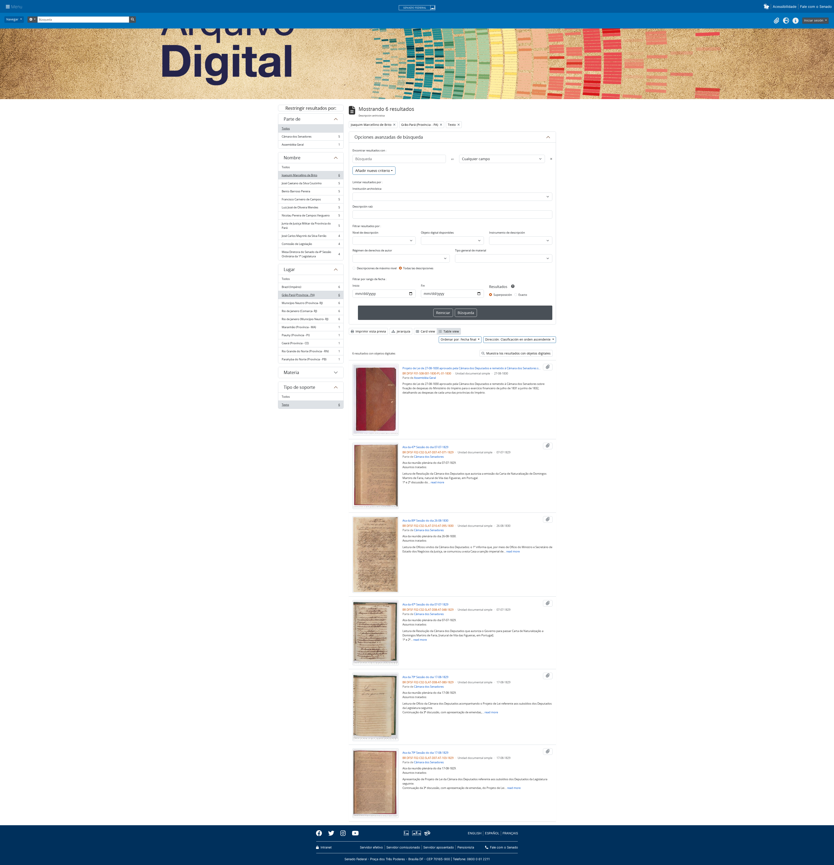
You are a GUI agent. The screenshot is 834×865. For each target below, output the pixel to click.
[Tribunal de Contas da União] (426, 833)
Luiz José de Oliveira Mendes (310, 208)
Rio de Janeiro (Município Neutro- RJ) (310, 320)
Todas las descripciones (418, 268)
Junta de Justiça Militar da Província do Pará (310, 225)
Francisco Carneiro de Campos (310, 200)
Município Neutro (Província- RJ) (310, 304)
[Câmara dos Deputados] (407, 833)
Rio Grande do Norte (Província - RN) (310, 352)
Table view (451, 331)
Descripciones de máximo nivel (377, 268)
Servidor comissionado (403, 847)
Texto (310, 406)
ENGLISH (475, 833)
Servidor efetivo (371, 847)
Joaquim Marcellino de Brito (310, 176)
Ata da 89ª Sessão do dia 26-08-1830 (425, 520)
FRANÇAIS (510, 833)
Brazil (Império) (310, 288)
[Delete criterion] (551, 159)
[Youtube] (354, 833)
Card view (427, 331)
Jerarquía (403, 331)
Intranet (326, 847)
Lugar (289, 269)
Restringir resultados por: (310, 108)
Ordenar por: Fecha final (459, 339)
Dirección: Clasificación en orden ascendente (518, 339)
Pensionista (465, 847)
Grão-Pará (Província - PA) (310, 296)
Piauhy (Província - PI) (310, 336)
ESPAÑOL (492, 833)
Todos (286, 128)
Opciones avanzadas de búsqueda (388, 137)
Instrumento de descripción (507, 233)
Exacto (522, 295)
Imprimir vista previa (370, 331)
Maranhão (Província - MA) (310, 328)
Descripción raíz (362, 206)
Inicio (355, 286)
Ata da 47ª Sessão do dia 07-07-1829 (425, 447)
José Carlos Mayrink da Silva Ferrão (310, 237)
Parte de (292, 119)
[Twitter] (331, 833)
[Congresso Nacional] (416, 833)
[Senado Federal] (417, 8)
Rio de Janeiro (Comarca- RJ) (310, 312)
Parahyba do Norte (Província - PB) (310, 360)
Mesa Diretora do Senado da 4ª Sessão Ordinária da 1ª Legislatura (310, 254)
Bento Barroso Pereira (310, 192)
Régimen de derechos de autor (372, 250)
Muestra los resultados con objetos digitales (518, 353)
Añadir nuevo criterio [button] (372, 170)
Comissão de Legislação (310, 245)
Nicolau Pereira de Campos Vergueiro (310, 216)
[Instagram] (343, 833)
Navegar (12, 19)
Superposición (502, 295)
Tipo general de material (470, 250)
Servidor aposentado (438, 847)
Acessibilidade (784, 6)
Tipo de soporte (299, 387)
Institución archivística (366, 189)
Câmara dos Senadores (310, 138)
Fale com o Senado (816, 6)
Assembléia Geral (310, 145)
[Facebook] (320, 833)
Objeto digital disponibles (437, 233)
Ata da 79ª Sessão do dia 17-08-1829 (425, 677)
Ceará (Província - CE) (310, 344)
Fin (423, 286)
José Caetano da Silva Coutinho (310, 184)
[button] (767, 6)
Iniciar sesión (814, 20)
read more (437, 482)
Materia (291, 372)
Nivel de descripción (365, 233)
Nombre (292, 158)
